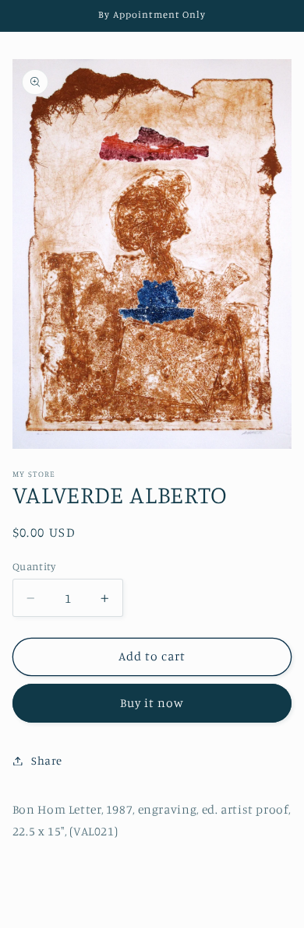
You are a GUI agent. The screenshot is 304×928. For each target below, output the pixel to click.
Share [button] (46, 760)
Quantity (33, 566)
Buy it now (152, 702)
